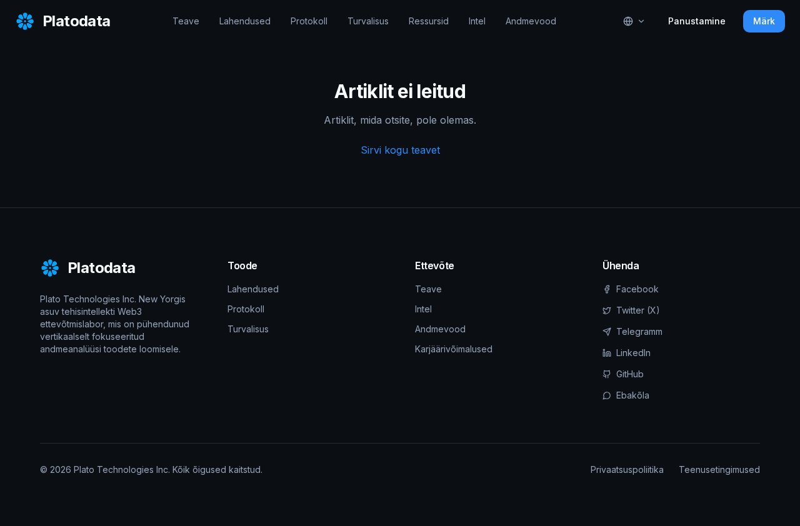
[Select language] (634, 21)
